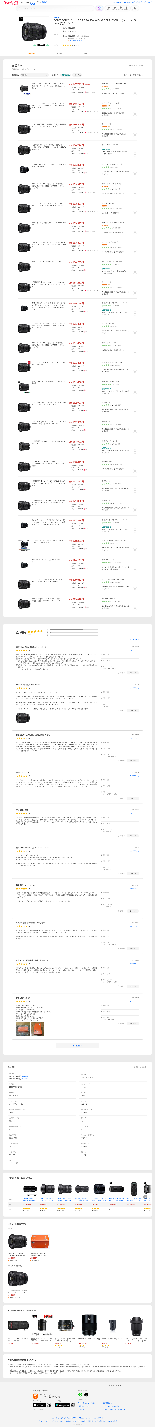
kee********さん (134, 888)
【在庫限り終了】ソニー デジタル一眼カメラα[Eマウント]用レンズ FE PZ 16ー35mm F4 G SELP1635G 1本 (49, 147)
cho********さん (134, 813)
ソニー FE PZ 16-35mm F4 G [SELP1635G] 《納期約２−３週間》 (48, 363)
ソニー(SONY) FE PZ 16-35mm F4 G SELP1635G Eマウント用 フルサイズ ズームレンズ (49, 125)
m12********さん (134, 963)
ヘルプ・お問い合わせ (100, 1421)
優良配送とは (107, 1403)
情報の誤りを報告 (141, 1067)
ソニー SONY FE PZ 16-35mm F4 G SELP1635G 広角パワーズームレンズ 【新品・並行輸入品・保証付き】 (48, 86)
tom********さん (134, 851)
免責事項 (83, 1421)
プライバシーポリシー (44, 1421)
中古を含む (77, 75)
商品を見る (25, 1076)
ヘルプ (149, 2)
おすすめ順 (135, 639)
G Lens (56, 17)
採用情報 (90, 1421)
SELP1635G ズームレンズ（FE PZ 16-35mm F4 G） (49, 561)
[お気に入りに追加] (135, 93)
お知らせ (81, 1409)
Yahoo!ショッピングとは (86, 1403)
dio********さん (134, 688)
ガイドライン (76, 1421)
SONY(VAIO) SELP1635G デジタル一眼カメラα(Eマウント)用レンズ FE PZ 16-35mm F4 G (48, 600)
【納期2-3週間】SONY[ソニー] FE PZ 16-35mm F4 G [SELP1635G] (49, 165)
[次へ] (145, 1197)
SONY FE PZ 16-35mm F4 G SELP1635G (46, 262)
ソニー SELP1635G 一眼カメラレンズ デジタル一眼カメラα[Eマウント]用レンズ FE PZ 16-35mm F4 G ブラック (48, 105)
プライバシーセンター (58, 1421)
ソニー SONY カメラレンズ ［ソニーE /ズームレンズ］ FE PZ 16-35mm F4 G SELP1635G (48, 204)
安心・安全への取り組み (111, 1406)
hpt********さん (134, 1001)
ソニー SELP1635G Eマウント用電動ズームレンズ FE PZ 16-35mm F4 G (48, 541)
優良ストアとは (83, 1406)
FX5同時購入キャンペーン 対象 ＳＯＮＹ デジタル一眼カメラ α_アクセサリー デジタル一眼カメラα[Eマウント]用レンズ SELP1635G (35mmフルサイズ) (49, 306)
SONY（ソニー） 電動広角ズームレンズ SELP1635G (49, 224)
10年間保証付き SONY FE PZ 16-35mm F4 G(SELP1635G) (48, 442)
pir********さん (135, 650)
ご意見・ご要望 (112, 1421)
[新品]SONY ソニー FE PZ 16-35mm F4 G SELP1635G (48, 383)
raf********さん (135, 738)
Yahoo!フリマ (98, 1418)
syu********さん (134, 926)
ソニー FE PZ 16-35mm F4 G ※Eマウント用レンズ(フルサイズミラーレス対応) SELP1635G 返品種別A (48, 464)
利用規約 (68, 1421)
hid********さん (134, 776)
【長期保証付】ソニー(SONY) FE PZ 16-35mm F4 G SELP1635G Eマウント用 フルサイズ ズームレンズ (48, 284)
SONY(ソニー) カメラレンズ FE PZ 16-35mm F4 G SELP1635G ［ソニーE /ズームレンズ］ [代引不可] (49, 244)
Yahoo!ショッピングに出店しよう (135, 2)
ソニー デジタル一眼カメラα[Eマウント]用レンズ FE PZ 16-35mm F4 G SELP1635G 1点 (48, 580)
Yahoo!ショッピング (58, 1418)
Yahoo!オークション (85, 1418)
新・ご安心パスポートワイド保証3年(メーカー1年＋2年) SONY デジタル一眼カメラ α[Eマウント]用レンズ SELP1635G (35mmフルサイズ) (48, 522)
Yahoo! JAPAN (118, 2)
